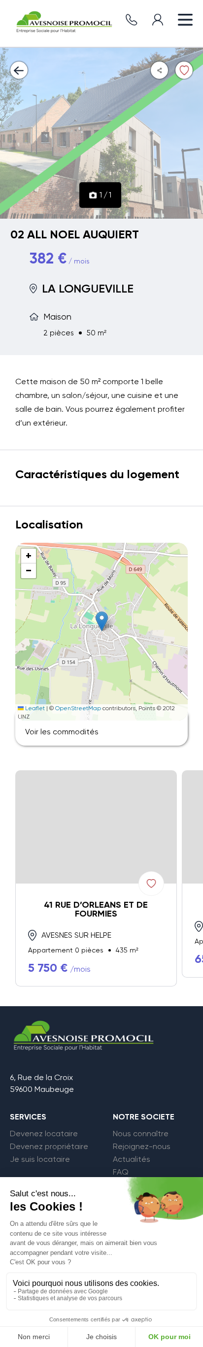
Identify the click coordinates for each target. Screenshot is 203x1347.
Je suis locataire (40, 1159)
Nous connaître (141, 1134)
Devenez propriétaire (49, 1146)
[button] (102, 621)
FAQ (121, 1172)
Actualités (131, 1159)
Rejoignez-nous (141, 1146)
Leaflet (34, 708)
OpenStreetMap (78, 708)
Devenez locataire (44, 1134)
